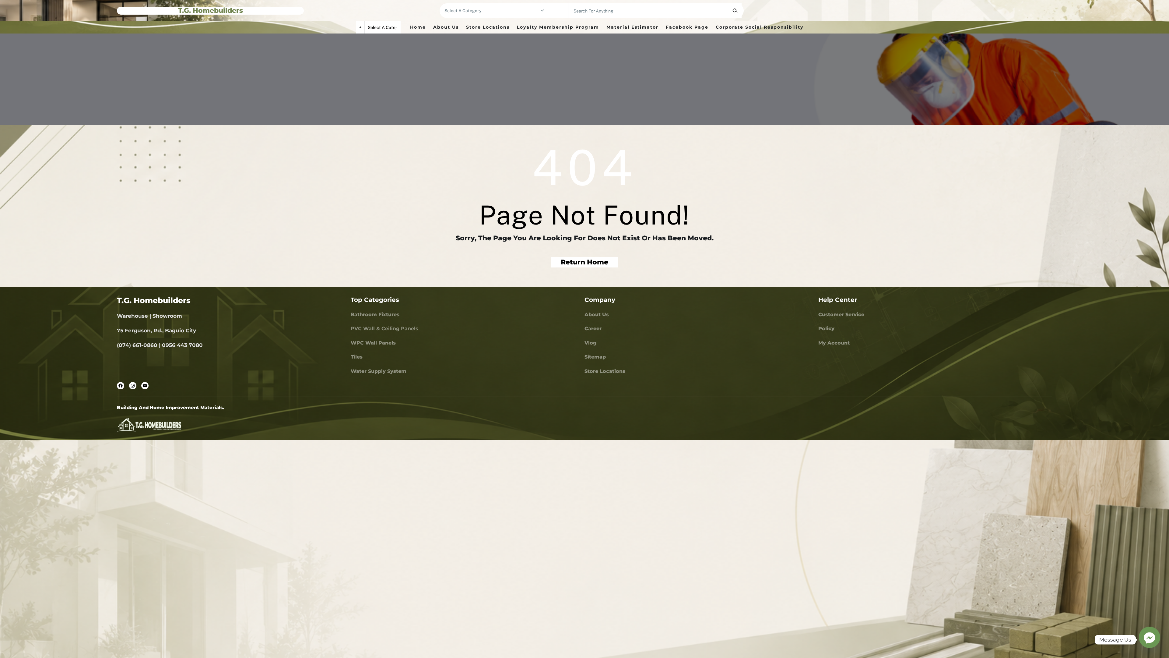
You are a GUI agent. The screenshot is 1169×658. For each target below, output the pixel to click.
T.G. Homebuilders (210, 10)
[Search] (735, 10)
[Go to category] (542, 11)
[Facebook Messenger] (1149, 639)
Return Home (584, 262)
